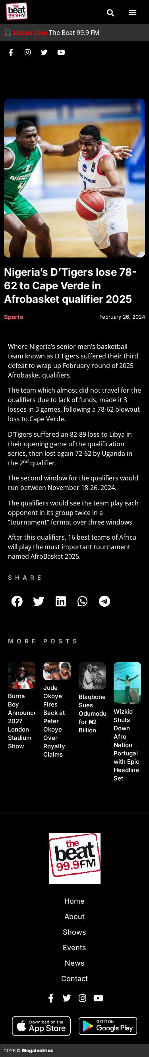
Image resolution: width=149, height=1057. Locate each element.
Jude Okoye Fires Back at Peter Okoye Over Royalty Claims (54, 721)
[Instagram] (27, 52)
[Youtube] (61, 52)
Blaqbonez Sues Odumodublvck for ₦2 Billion (100, 713)
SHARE (26, 577)
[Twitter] (44, 52)
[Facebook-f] (10, 52)
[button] (110, 13)
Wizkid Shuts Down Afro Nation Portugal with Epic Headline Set (126, 745)
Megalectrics (37, 1050)
